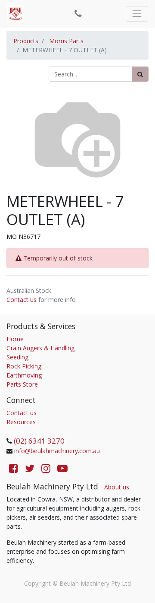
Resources (21, 422)
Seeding (17, 357)
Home (15, 339)
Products (25, 41)
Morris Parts (66, 41)
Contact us (21, 299)
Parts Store (22, 384)
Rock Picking (23, 366)
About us (116, 487)
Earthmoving (24, 375)
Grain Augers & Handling (40, 348)
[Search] (140, 74)
